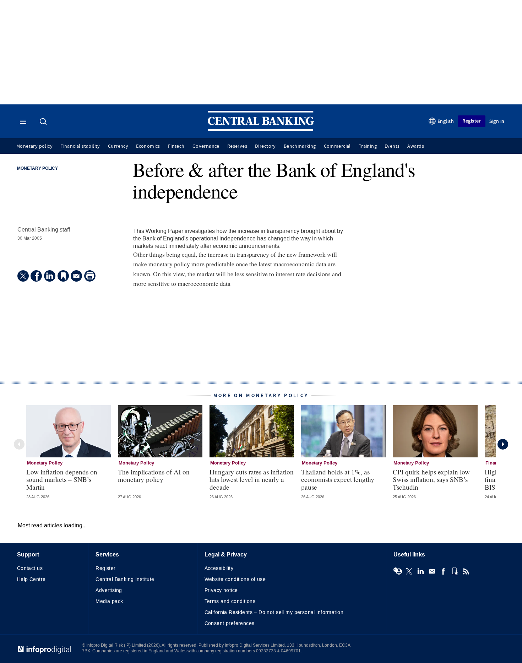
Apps (454, 571)
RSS (466, 571)
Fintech (176, 146)
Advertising (109, 590)
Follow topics (397, 571)
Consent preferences (230, 623)
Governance (205, 146)
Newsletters (432, 571)
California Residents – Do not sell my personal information (274, 612)
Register (471, 121)
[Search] (44, 122)
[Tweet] (23, 276)
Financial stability (80, 146)
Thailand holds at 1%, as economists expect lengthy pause (337, 479)
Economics (148, 146)
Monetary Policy (37, 169)
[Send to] (76, 276)
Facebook (443, 571)
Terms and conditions (230, 601)
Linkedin (420, 571)
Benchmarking (300, 146)
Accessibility (219, 568)
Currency (118, 146)
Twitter (409, 571)
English (445, 121)
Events (392, 146)
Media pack (109, 601)
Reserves (237, 146)
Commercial (337, 146)
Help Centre (31, 579)
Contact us (30, 568)
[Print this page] (90, 276)
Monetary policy (34, 146)
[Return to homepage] (261, 129)
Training (368, 146)
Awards (415, 146)
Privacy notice (221, 590)
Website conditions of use (235, 579)
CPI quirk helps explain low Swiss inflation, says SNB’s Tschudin (431, 479)
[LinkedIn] (49, 276)
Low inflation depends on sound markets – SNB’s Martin (61, 479)
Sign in (497, 121)
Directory (265, 146)
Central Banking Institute (125, 579)
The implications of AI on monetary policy (154, 475)
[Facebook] (36, 276)
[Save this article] (63, 276)
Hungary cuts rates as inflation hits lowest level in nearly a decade (252, 479)
